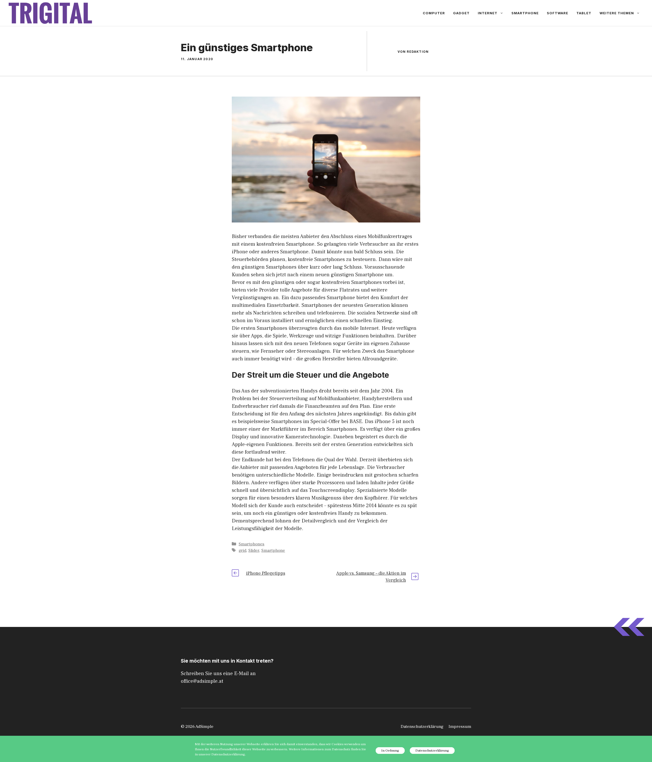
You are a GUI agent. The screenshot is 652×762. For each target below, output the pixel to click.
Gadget (461, 13)
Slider (253, 550)
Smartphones (251, 544)
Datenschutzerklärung (422, 726)
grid (242, 550)
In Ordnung (390, 750)
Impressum (460, 726)
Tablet (583, 13)
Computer (434, 13)
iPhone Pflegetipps (265, 573)
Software (557, 13)
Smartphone (525, 13)
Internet (487, 13)
